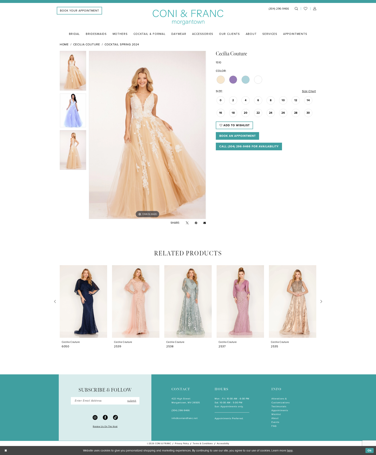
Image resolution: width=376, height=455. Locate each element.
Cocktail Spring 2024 (122, 44)
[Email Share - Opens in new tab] (204, 222)
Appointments (279, 410)
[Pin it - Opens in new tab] (196, 223)
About (274, 418)
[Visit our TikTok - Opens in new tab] (115, 417)
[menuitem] (79, 10)
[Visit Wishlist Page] (305, 8)
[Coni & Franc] (188, 17)
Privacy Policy (182, 443)
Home (64, 44)
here (290, 450)
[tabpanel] (73, 72)
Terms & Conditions (203, 443)
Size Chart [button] (309, 91)
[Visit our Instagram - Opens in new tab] (95, 417)
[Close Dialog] (5, 450)
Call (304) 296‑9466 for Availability (249, 146)
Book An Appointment (237, 136)
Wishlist (276, 414)
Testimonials (278, 406)
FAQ (274, 426)
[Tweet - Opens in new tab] (187, 223)
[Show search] (296, 8)
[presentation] (83, 301)
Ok (370, 450)
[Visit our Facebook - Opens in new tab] (105, 417)
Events (275, 422)
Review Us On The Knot (105, 426)
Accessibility (223, 443)
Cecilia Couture (86, 44)
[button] (314, 8)
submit (131, 401)
